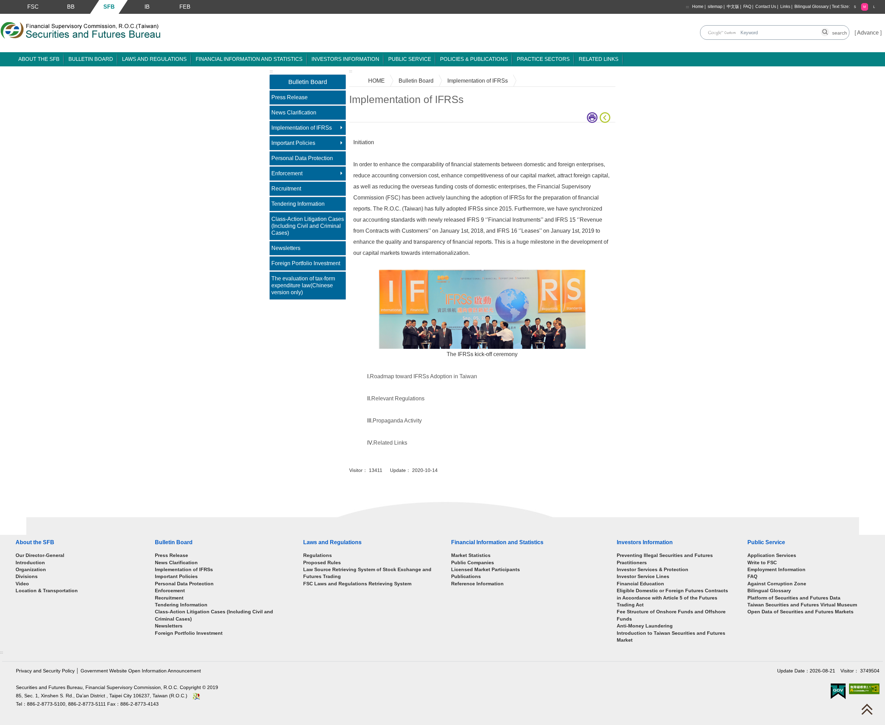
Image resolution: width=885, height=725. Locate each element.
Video (22, 583)
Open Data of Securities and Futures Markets (800, 611)
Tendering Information (298, 204)
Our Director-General (40, 555)
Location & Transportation (47, 590)
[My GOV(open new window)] (838, 691)
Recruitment (286, 189)
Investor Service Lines (643, 576)
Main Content (365, 133)
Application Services (771, 555)
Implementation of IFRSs (301, 128)
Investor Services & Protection (652, 569)
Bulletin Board (416, 81)
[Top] (868, 711)
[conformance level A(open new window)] (864, 688)
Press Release (289, 97)
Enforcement (286, 173)
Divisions (27, 576)
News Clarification (293, 112)
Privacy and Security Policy (45, 670)
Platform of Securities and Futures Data (793, 598)
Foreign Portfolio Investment (305, 263)
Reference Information (477, 583)
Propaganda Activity (397, 421)
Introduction (30, 562)
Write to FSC (762, 562)
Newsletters (285, 248)
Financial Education (640, 583)
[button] (855, 6)
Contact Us (765, 6)
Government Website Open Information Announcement (141, 670)
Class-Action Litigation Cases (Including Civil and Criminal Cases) (307, 226)
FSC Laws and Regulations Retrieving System (357, 583)
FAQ (747, 6)
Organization (31, 569)
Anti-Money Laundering (645, 626)
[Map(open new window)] (196, 695)
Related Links (390, 443)
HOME (376, 81)
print (593, 117)
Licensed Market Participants (485, 569)
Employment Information (776, 569)
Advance (868, 33)
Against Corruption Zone (776, 583)
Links (785, 6)
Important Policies (293, 143)
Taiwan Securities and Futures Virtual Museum (802, 604)
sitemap (715, 6)
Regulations (317, 555)
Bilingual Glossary (811, 6)
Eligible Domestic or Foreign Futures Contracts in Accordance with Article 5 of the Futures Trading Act (672, 597)
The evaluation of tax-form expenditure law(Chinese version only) (303, 285)
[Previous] (606, 117)
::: (687, 7)
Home (698, 6)
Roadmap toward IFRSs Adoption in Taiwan (423, 376)
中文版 (733, 6)
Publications (466, 576)
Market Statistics (471, 555)
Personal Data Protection (302, 158)
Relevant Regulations (398, 398)
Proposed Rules (322, 562)
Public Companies (472, 562)
